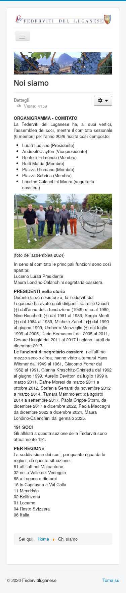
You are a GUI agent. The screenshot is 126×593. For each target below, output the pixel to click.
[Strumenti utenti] (103, 101)
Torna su (110, 580)
